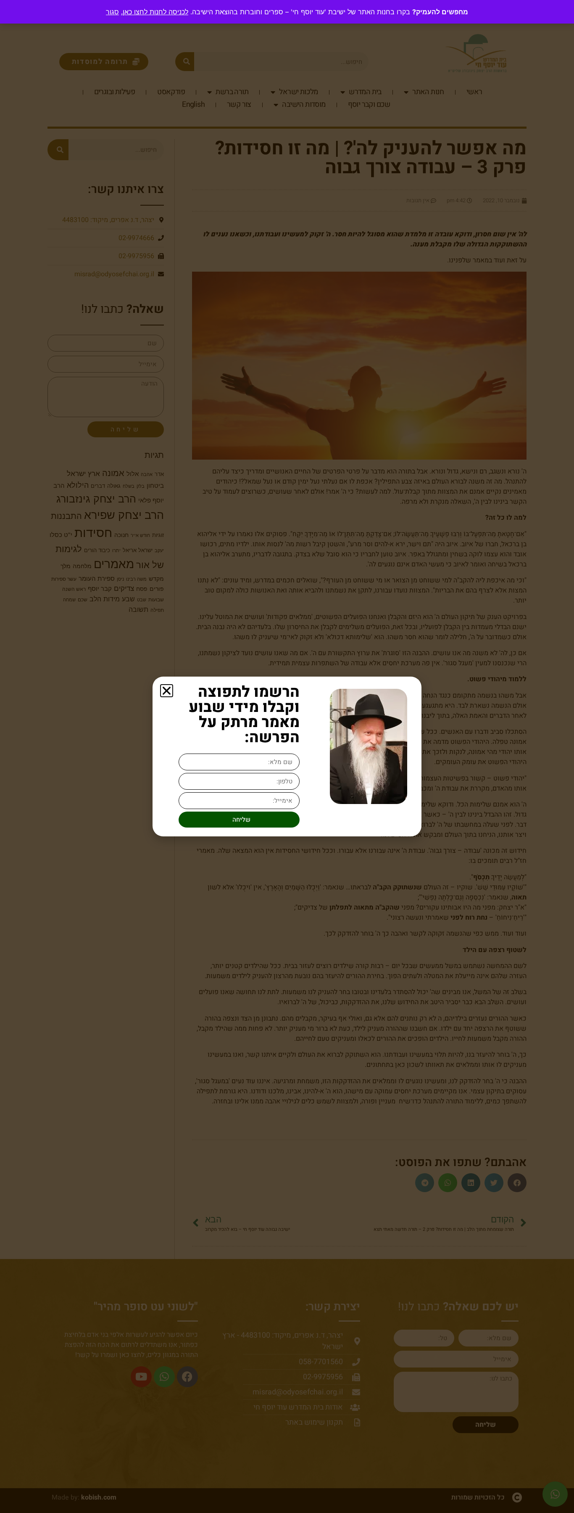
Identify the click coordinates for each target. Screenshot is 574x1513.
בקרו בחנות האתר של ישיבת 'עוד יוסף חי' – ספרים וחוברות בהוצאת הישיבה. (265, 12)
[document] (287, 756)
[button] (166, 690)
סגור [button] (112, 12)
